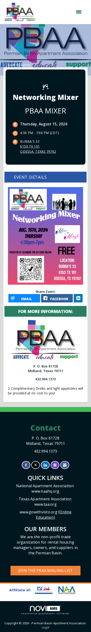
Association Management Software (45, 613)
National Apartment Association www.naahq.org (45, 488)
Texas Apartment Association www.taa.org (46, 501)
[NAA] (69, 590)
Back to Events (19, 65)
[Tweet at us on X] (35, 465)
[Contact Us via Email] (64, 465)
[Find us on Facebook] (26, 465)
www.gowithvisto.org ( (45, 514)
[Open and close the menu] (61, 12)
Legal (45, 627)
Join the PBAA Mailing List (45, 570)
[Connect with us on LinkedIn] (45, 465)
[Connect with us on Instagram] (55, 465)
